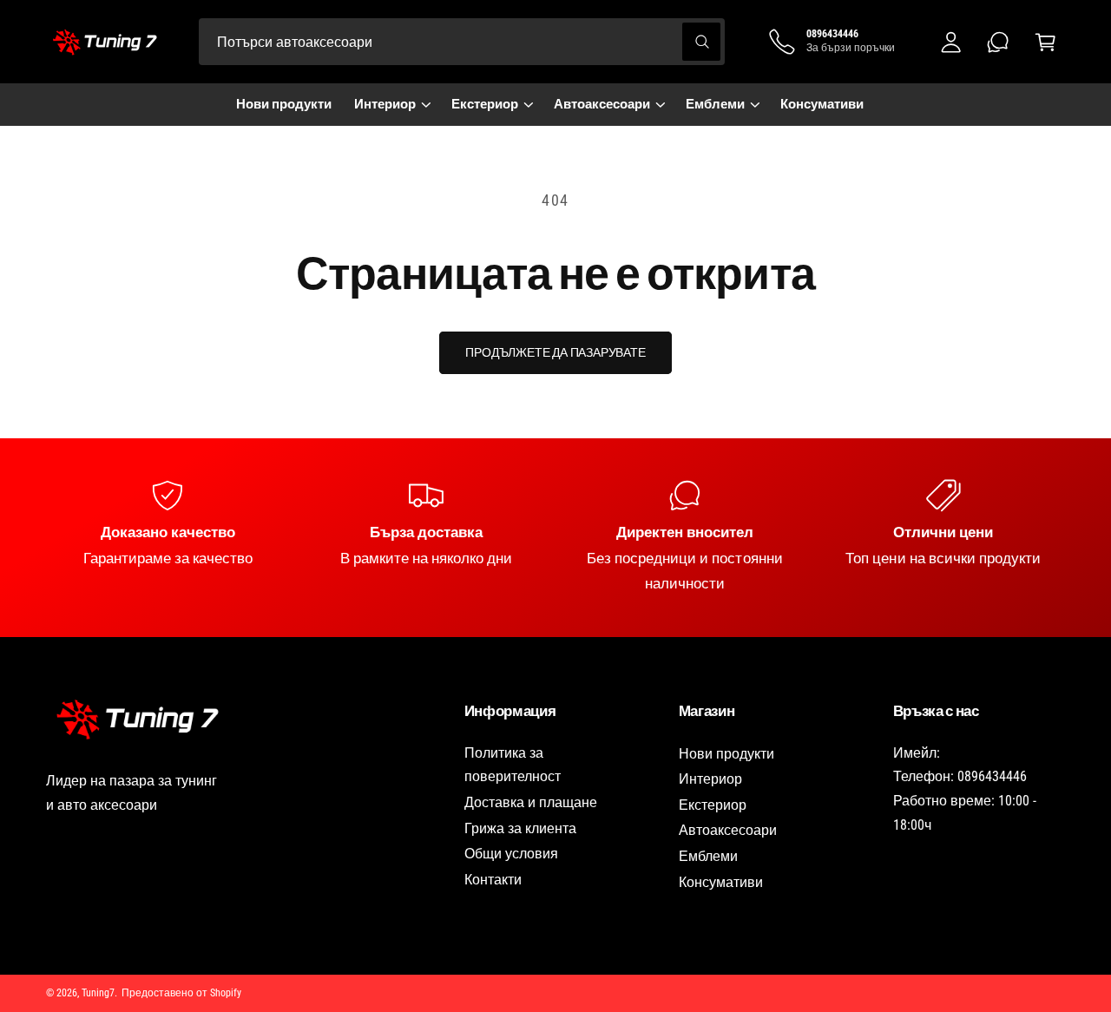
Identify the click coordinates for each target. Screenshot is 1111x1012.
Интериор (385, 104)
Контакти (493, 879)
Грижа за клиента (520, 828)
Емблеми (715, 104)
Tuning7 (98, 993)
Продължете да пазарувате (555, 352)
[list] (556, 537)
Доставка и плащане (530, 802)
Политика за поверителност (512, 765)
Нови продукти (726, 754)
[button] (1045, 42)
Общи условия (511, 853)
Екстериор (484, 104)
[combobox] (462, 42)
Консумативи (721, 882)
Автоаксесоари (602, 104)
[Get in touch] (998, 42)
